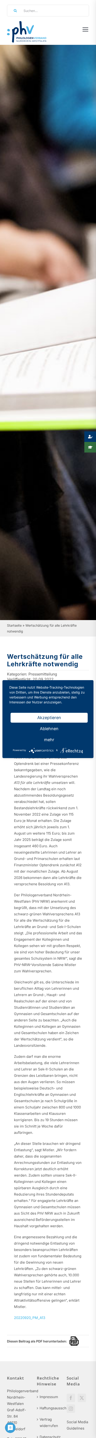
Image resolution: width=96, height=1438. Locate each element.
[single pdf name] (73, 1341)
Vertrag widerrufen (48, 1422)
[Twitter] (82, 1398)
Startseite (14, 625)
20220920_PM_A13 (29, 1317)
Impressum (48, 1397)
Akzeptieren (49, 717)
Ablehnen (49, 728)
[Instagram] (71, 1408)
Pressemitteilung (42, 674)
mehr (49, 739)
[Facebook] (71, 1398)
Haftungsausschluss (48, 1408)
